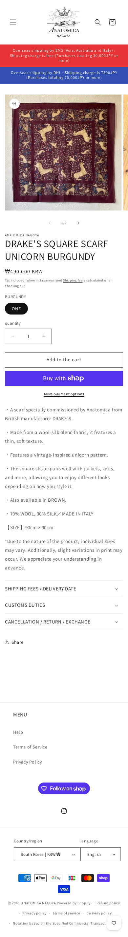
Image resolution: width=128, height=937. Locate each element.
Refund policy (108, 903)
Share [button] (17, 642)
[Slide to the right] (78, 223)
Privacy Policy (27, 762)
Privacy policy (34, 913)
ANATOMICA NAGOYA (38, 903)
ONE (16, 309)
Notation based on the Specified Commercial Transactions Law (67, 923)
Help (18, 732)
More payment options (64, 393)
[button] (13, 22)
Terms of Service (30, 747)
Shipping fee (72, 280)
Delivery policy (99, 913)
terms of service (66, 913)
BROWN (56, 500)
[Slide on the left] (49, 223)
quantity (13, 323)
